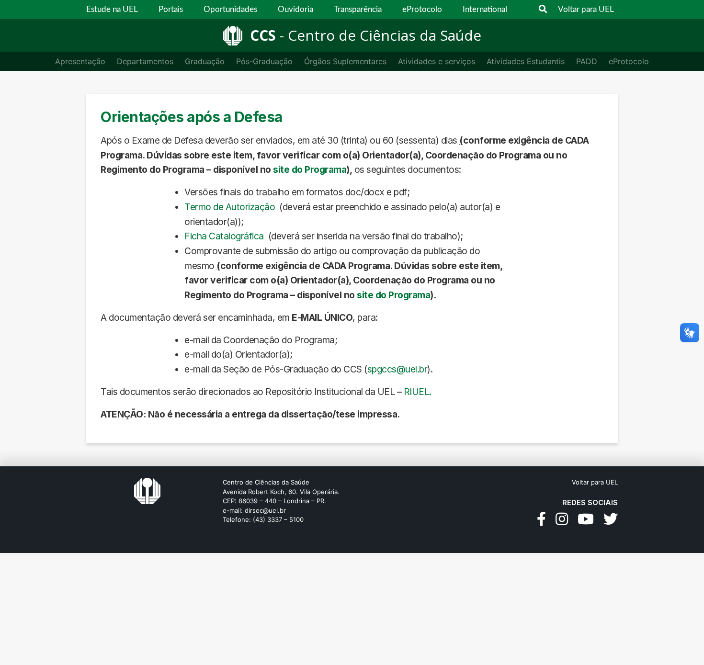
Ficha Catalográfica (224, 236)
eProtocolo (422, 9)
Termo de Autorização (229, 207)
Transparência (358, 9)
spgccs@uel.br (397, 369)
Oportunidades (230, 9)
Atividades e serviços (436, 61)
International (485, 9)
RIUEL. (417, 391)
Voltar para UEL (586, 9)
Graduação (205, 61)
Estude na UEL (112, 9)
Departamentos (145, 61)
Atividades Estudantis (526, 61)
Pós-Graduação (264, 61)
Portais (171, 9)
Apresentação (80, 61)
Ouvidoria (295, 9)
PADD (586, 61)
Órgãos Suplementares (345, 61)
